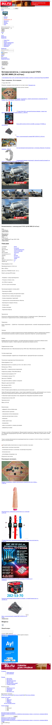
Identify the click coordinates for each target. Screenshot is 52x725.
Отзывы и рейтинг (11, 684)
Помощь (3, 677)
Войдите (4, 634)
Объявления (9, 689)
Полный (16, 255)
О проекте (3, 671)
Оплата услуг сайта (5, 697)
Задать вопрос (5, 231)
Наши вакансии (10, 672)
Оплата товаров (5, 705)
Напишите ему (31, 85)
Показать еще (5, 618)
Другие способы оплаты (9, 703)
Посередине (17, 257)
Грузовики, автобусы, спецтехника (32, 77)
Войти (2, 55)
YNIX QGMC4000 (18, 251)
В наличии (16, 248)
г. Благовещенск (5, 77)
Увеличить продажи (11, 680)
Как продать (9, 679)
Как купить (9, 678)
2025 (15, 254)
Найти (3, 29)
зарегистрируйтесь (12, 634)
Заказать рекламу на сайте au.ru (9, 662)
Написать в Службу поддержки (8, 717)
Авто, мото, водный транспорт (16, 77)
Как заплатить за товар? (12, 683)
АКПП (15, 258)
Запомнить (5, 52)
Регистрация (4, 57)
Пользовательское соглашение (8, 712)
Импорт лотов (10, 682)
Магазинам (9, 690)
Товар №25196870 (44, 77)
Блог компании (10, 673)
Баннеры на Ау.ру (11, 687)
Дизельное (16, 252)
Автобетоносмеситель (19, 249)
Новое (15, 246)
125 (15, 259)
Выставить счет (10, 691)
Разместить (3, 36)
